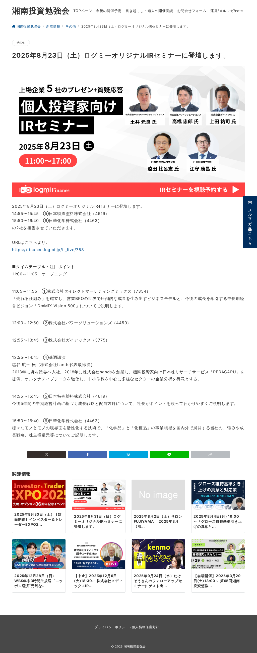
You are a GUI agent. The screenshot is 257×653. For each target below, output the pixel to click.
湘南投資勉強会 (41, 11)
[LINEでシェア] (169, 454)
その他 (21, 42)
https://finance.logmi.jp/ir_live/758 (48, 249)
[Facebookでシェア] (87, 454)
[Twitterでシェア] (46, 454)
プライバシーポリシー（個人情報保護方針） (128, 627)
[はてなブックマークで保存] (128, 454)
